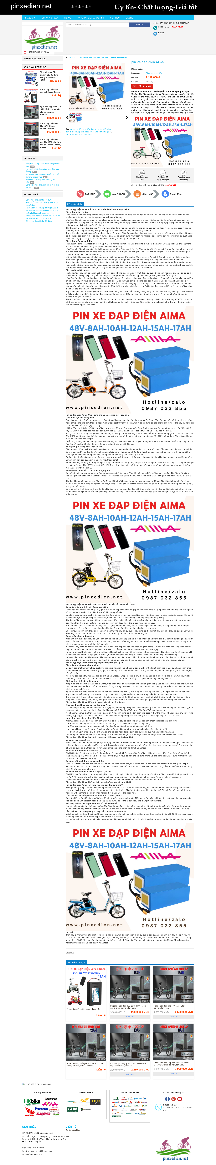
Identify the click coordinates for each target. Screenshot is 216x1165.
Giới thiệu (115, 18)
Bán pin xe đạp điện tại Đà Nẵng (39, 221)
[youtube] (180, 1099)
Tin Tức (67, 18)
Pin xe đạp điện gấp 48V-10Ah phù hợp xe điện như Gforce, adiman (128, 1065)
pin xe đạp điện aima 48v (80, 129)
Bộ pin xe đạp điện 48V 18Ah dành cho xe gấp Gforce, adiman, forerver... (128, 1007)
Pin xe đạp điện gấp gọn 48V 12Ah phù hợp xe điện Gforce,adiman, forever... (85, 1065)
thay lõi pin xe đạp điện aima (77, 132)
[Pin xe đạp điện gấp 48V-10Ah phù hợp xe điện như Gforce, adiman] (130, 1043)
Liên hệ (129, 18)
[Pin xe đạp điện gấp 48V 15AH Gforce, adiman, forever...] (173, 985)
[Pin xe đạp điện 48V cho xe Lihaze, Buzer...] (86, 987)
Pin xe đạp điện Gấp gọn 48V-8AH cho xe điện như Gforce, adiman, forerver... (171, 1064)
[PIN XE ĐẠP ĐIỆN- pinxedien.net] (108, 7)
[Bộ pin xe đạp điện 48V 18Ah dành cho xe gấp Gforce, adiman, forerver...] (130, 985)
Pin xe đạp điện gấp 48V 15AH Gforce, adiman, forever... (49, 126)
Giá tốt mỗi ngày (50, 18)
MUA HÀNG (145, 86)
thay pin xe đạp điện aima (101, 129)
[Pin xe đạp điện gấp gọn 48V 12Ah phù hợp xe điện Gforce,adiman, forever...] (86, 1043)
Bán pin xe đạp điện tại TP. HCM (39, 200)
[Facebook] (167, 1099)
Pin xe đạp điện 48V (119, 57)
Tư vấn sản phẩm (73, 1130)
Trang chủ (30, 18)
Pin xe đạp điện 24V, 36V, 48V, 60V (94, 57)
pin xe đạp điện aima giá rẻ (100, 132)
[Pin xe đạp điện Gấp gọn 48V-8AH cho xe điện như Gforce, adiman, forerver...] (173, 1043)
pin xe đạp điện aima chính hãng (79, 134)
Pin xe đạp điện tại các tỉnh (90, 18)
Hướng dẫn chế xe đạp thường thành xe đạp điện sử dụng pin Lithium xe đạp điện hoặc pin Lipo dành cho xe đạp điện (42, 210)
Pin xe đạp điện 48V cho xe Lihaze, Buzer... (85, 1009)
